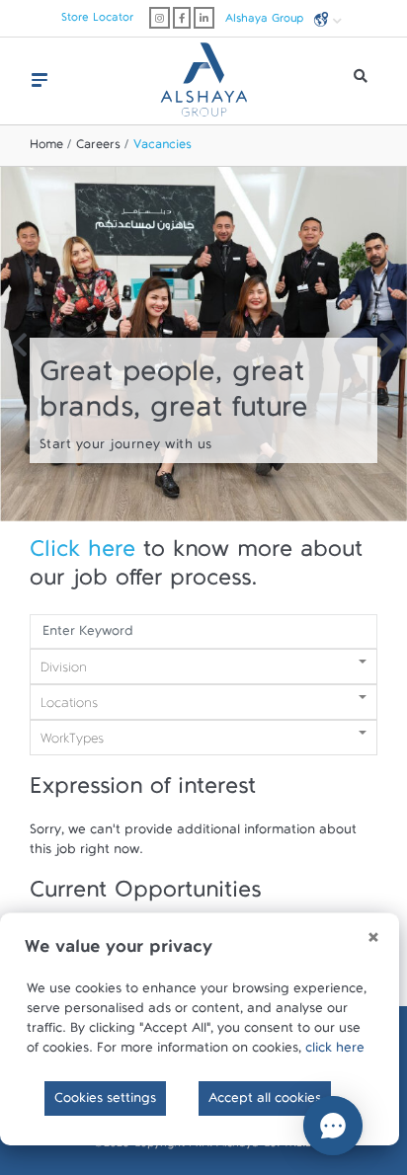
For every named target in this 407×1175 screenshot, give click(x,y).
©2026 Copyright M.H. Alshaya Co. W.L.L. (204, 1146)
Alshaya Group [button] (266, 21)
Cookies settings (105, 1102)
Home (46, 148)
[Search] (360, 81)
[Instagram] (159, 18)
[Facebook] (182, 18)
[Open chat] (333, 1125)
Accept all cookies (264, 1102)
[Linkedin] (204, 18)
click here (335, 1051)
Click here (82, 556)
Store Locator (97, 21)
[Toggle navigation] (39, 80)
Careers (98, 148)
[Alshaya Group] (203, 72)
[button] (20, 348)
